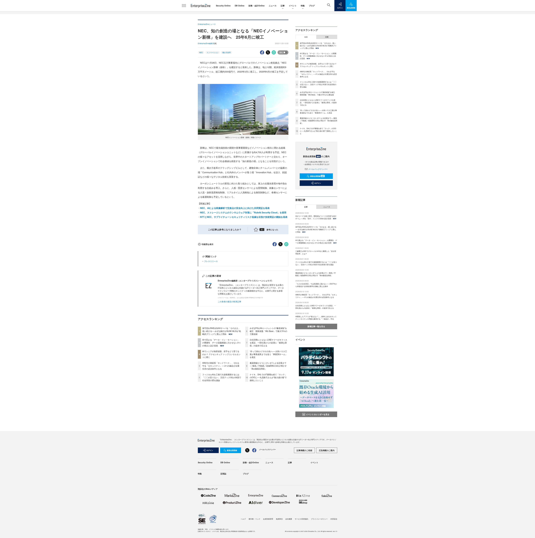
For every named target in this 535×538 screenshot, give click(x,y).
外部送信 (333, 519)
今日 (306, 37)
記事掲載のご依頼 (304, 450)
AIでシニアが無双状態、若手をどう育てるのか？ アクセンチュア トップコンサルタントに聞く (221, 354)
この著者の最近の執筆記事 (229, 301)
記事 (283, 5)
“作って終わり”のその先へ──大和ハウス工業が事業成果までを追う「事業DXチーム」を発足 (268, 354)
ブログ (312, 5)
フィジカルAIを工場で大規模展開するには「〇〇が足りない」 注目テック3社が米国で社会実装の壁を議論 (221, 377)
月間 (326, 37)
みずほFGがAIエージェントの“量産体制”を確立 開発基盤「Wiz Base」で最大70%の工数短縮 (268, 331)
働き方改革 (226, 52)
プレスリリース (211, 261)
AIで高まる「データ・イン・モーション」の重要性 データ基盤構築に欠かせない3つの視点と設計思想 (221, 342)
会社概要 (288, 519)
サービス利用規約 (301, 519)
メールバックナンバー (318, 169)
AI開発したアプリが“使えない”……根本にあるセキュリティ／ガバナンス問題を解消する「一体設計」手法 (315, 317)
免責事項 (279, 519)
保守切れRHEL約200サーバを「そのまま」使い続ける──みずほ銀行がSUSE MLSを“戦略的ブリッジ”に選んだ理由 (221, 331)
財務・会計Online (257, 5)
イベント (293, 5)
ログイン (317, 183)
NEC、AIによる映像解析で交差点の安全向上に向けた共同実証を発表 (235, 208)
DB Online (239, 5)
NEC (201, 52)
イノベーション (212, 52)
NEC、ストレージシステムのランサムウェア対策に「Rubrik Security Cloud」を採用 (243, 212)
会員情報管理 (268, 519)
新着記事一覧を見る (316, 326)
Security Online (223, 5)
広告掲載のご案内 (327, 450)
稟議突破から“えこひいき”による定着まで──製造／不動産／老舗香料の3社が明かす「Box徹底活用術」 (268, 365)
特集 (303, 5)
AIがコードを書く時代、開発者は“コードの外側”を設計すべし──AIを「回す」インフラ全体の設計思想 (315, 217)
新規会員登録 (317, 176)
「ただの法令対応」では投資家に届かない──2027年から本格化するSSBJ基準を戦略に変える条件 (316, 285)
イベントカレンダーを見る (317, 414)
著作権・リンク (254, 519)
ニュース (273, 5)
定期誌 (223, 473)
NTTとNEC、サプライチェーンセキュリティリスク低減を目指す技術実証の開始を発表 (243, 217)
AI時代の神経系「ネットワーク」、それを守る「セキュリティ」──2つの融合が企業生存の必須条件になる (220, 365)
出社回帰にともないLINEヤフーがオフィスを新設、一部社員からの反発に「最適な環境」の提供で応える (268, 342)
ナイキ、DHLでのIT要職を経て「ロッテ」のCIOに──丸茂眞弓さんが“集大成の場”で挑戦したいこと (268, 377)
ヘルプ (243, 519)
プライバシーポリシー (319, 519)
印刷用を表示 (207, 244)
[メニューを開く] (183, 5)
